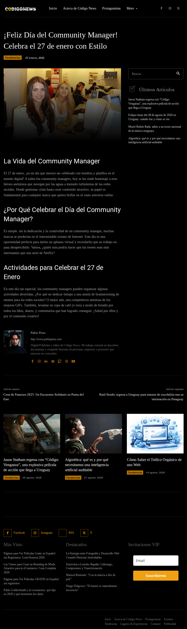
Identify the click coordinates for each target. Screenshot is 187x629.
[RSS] (63, 533)
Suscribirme (156, 575)
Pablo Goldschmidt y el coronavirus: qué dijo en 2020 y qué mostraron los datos (30, 592)
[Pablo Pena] (15, 346)
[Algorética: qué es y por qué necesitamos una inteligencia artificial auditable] (93, 433)
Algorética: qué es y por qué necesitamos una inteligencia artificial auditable (154, 140)
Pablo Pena (38, 333)
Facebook (19, 532)
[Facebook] (161, 8)
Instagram (46, 532)
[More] (92, 135)
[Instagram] (170, 8)
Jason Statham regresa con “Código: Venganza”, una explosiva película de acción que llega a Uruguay (153, 103)
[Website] (66, 360)
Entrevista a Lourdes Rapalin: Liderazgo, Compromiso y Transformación (89, 566)
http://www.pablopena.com (46, 339)
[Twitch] (59, 360)
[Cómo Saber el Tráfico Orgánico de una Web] (155, 433)
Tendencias (12, 57)
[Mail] (53, 360)
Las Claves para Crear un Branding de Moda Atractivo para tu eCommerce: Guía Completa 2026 (30, 568)
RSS (71, 532)
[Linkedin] (46, 360)
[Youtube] (73, 360)
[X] (178, 8)
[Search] (178, 73)
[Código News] (21, 8)
